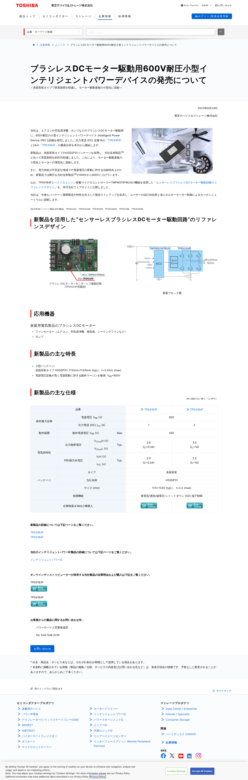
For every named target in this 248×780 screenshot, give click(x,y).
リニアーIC (100, 725)
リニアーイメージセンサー (110, 736)
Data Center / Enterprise (181, 708)
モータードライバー (106, 708)
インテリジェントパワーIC (46, 559)
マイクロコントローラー (37, 747)
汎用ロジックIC (103, 730)
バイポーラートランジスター (39, 736)
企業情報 (45, 44)
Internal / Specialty (178, 714)
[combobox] (150, 31)
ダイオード (28, 741)
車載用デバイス (31, 708)
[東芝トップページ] (33, 5)
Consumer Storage (178, 719)
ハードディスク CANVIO (181, 734)
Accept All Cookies (202, 771)
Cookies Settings (176, 771)
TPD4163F (114, 140)
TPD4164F (48, 145)
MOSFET (27, 725)
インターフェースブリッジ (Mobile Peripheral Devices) (122, 743)
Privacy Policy (97, 776)
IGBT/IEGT (28, 730)
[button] (196, 5)
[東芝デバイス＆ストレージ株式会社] (72, 5)
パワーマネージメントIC (108, 719)
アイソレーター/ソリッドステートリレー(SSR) (50, 719)
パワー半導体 (30, 714)
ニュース (60, 44)
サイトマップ (223, 691)
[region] (124, 771)
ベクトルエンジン (65, 182)
